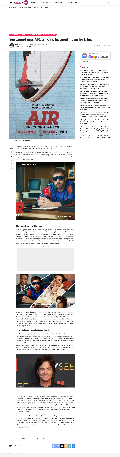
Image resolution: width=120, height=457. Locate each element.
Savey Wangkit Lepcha (21, 44)
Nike (47, 439)
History (40, 34)
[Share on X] (102, 45)
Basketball (24, 34)
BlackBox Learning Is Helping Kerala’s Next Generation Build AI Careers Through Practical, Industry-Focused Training (95, 93)
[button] (102, 2)
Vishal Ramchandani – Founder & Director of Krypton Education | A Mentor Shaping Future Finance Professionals (94, 114)
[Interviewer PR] (18, 2)
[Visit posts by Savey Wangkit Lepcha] (11, 45)
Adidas (24, 439)
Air (27, 439)
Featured (32, 34)
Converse (31, 439)
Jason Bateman (38, 439)
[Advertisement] (60, 20)
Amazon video (14, 34)
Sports (47, 34)
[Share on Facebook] (99, 45)
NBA (44, 439)
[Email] (104, 45)
